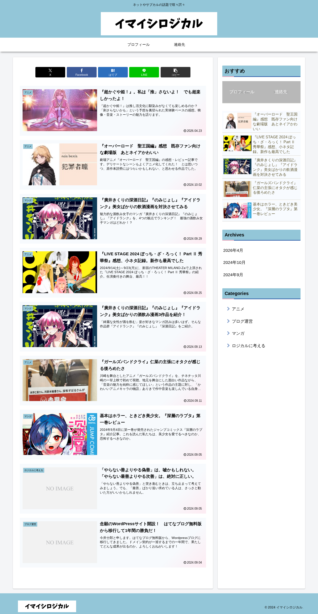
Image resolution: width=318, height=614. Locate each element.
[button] (175, 72)
